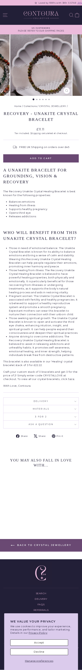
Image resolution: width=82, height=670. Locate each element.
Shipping (35, 133)
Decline (39, 651)
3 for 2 (41, 416)
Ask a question (41, 424)
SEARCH (41, 593)
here (71, 379)
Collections (30, 106)
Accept (39, 642)
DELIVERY (41, 401)
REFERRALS (41, 610)
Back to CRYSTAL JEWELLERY (44, 545)
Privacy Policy (38, 632)
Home (18, 106)
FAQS (41, 604)
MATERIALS (41, 409)
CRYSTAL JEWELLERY (52, 106)
